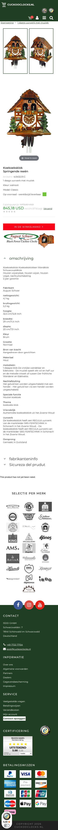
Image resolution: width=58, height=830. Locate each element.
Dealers (7, 677)
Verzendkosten (11, 710)
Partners (7, 673)
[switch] (7, 825)
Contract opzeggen (14, 718)
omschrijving (21, 258)
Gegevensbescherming (15, 681)
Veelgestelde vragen (14, 701)
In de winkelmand (27, 226)
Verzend (47, 208)
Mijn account (10, 714)
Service (10, 694)
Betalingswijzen (11, 705)
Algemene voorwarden (15, 669)
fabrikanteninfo (23, 459)
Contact (11, 616)
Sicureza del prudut (27, 464)
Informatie (13, 657)
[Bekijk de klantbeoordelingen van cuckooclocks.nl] (17, 747)
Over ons (8, 664)
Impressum (9, 686)
